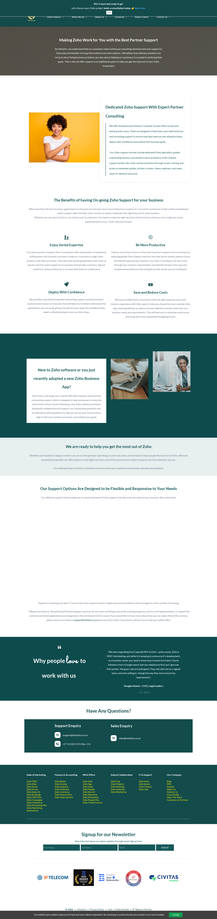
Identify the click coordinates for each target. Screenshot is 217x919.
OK (109, 12)
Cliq (118, 781)
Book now (140, 8)
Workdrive (121, 792)
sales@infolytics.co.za (130, 738)
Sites (34, 784)
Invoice (63, 784)
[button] (100, 667)
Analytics (120, 789)
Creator (148, 786)
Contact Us (172, 792)
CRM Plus (36, 797)
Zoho (29, 781)
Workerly (92, 794)
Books (63, 781)
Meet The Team (174, 797)
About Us (171, 789)
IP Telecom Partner (142, 909)
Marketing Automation (34, 809)
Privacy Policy (97, 909)
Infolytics (81, 909)
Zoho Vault (88, 786)
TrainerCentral (95, 802)
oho (86, 802)
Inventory (65, 792)
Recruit (91, 792)
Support (170, 786)
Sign (90, 784)
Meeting (120, 786)
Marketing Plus (39, 805)
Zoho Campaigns (35, 800)
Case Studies (173, 794)
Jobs (110, 909)
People (91, 789)
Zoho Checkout (62, 789)
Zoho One (143, 789)
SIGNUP (165, 847)
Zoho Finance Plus (63, 794)
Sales (34, 792)
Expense (64, 786)
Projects (120, 784)
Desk (146, 781)
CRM (34, 781)
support (77, 620)
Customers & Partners (178, 800)
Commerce (37, 802)
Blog (169, 781)
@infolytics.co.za (89, 620)
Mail (90, 781)
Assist (147, 784)
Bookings (36, 794)
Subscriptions (66, 797)
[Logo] (31, 17)
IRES (169, 784)
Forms (35, 789)
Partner (125, 909)
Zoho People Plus (91, 800)
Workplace (93, 797)
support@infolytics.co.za (75, 735)
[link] (66, 114)
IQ (38, 792)
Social (35, 786)
